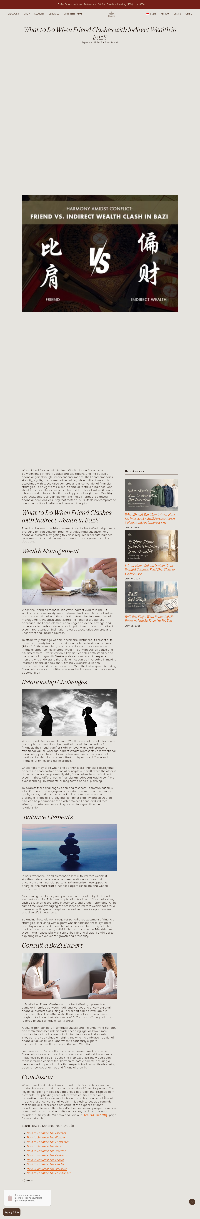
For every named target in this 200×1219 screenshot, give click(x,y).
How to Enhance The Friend (45, 1159)
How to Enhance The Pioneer (46, 1137)
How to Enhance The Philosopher (49, 1173)
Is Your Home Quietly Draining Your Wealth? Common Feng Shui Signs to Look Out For (150, 569)
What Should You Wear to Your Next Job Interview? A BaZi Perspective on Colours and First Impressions (150, 518)
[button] (13, 14)
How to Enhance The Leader (45, 1164)
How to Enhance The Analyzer (47, 1168)
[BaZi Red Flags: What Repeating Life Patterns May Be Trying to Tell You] (151, 597)
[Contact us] (192, 1202)
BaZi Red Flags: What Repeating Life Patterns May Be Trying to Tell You (149, 619)
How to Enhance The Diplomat (47, 1155)
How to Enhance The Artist (45, 1146)
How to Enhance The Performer (48, 1142)
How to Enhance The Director (46, 1133)
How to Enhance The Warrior (46, 1150)
